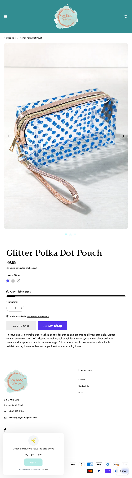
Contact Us (83, 386)
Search (81, 379)
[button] (125, 16)
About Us (82, 392)
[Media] (66, 136)
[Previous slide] (8, 136)
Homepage (10, 37)
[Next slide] (123, 136)
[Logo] (66, 16)
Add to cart (21, 325)
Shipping (10, 267)
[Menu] (5, 16)
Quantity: (12, 302)
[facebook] (5, 429)
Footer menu (85, 370)
